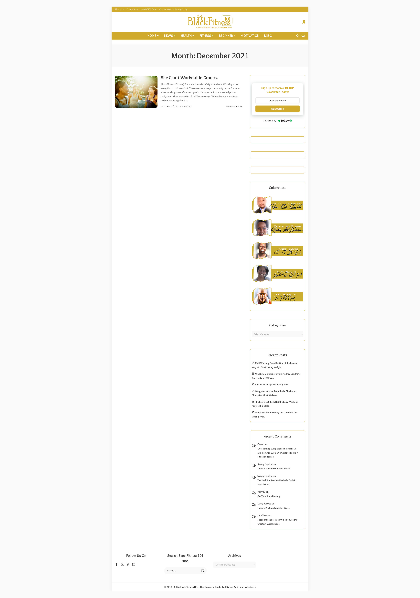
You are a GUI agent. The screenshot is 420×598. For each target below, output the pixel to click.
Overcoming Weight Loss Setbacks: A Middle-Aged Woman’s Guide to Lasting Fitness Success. (277, 452)
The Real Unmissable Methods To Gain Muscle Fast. (276, 482)
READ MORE (232, 106)
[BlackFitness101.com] (210, 21)
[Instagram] (133, 564)
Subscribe (277, 108)
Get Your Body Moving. (269, 496)
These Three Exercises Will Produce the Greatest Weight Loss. (277, 521)
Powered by (269, 120)
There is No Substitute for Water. (274, 468)
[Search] (303, 36)
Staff (167, 106)
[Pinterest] (128, 564)
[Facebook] (116, 564)
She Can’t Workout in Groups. (189, 77)
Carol (260, 444)
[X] (122, 564)
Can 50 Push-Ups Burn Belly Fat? (271, 384)
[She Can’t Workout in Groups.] (136, 92)
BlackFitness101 (189, 587)
